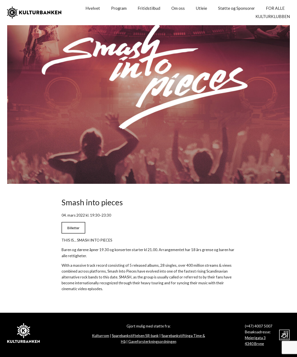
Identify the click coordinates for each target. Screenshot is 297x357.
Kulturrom (100, 335)
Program (119, 8)
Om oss (178, 8)
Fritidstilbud (149, 8)
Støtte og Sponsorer (236, 8)
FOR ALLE (275, 8)
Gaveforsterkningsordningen (152, 341)
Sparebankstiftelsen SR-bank (135, 335)
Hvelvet (92, 8)
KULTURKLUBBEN (272, 16)
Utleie (201, 8)
